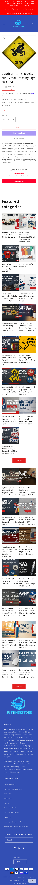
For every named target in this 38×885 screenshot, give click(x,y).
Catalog (6, 803)
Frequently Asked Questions (13, 789)
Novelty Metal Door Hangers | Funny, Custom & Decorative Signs (10, 420)
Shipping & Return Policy (8, 89)
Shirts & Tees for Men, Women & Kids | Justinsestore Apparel (10, 267)
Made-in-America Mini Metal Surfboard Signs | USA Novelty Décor (27, 643)
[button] (4, 24)
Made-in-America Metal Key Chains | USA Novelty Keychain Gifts (9, 673)
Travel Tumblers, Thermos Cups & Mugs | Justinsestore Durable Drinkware (27, 326)
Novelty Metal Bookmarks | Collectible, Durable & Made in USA (27, 491)
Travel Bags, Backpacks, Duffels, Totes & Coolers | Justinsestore (9, 297)
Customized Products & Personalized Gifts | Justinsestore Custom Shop (27, 237)
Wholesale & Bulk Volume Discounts (16, 827)
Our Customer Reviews (11, 812)
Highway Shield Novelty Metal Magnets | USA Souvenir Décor (8, 491)
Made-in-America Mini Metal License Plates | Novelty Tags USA (27, 612)
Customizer (8, 817)
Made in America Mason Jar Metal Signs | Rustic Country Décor (25, 550)
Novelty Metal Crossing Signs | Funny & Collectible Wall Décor (27, 358)
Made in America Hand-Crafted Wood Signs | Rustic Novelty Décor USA (10, 358)
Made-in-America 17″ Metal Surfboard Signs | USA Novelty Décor (10, 643)
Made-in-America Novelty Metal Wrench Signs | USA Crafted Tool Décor (9, 612)
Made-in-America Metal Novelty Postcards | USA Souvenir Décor (26, 420)
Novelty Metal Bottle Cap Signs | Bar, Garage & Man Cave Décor (27, 390)
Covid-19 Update (9, 784)
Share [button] (6, 110)
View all (19, 460)
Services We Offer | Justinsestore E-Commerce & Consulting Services (27, 673)
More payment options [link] (19, 138)
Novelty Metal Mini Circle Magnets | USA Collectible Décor (10, 581)
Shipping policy (25, 880)
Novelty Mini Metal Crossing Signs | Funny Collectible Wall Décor (9, 390)
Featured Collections (11, 808)
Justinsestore (11, 877)
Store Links (7, 794)
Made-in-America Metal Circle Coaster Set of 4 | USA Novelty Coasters (27, 520)
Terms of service (14, 880)
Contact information (20, 883)
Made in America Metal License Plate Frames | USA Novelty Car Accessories (9, 551)
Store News (8, 798)
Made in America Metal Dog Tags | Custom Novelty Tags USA (10, 520)
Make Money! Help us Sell (12, 822)
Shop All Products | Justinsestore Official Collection (9, 234)
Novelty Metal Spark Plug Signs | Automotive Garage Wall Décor (27, 582)
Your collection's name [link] (26, 265)
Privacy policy (31, 877)
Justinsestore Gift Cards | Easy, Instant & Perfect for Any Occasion (27, 297)
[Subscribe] (30, 840)
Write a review (19, 181)
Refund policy (21, 877)
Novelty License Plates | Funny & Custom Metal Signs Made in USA (10, 449)
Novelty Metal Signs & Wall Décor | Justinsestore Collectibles (10, 326)
